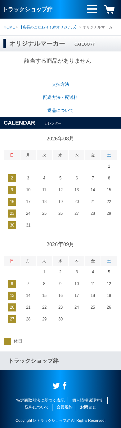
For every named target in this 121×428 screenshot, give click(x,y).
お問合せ (88, 407)
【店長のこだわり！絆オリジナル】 (48, 27)
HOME (9, 27)
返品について (60, 110)
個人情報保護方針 (88, 400)
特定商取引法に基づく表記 (40, 400)
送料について (37, 407)
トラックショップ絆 (27, 9)
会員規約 (64, 407)
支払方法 (60, 84)
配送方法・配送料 (60, 97)
